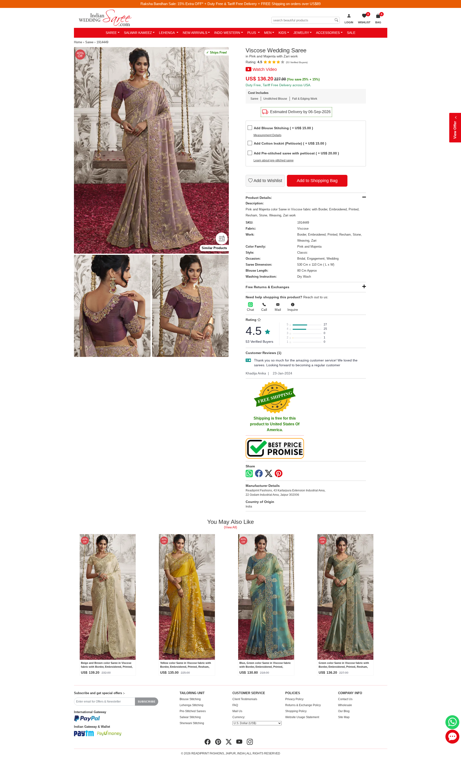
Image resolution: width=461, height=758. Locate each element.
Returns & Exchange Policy (303, 705)
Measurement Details (267, 135)
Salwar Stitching (190, 717)
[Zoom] (151, 150)
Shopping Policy (296, 711)
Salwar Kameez (138, 33)
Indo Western (227, 33)
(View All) (230, 527)
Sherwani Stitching (192, 723)
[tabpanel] (151, 150)
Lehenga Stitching (191, 705)
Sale (351, 33)
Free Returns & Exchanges (267, 287)
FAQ (235, 705)
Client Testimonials (244, 699)
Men (268, 33)
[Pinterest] (278, 473)
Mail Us (237, 711)
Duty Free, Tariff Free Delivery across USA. (278, 85)
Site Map (344, 717)
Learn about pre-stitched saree (274, 160)
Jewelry (301, 33)
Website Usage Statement (302, 717)
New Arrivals (195, 33)
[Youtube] (239, 742)
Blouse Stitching (190, 699)
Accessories (328, 33)
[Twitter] (269, 473)
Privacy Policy (294, 699)
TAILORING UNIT (192, 693)
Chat (250, 310)
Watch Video (265, 69)
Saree (111, 33)
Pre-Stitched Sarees (193, 711)
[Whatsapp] (249, 473)
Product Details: (259, 198)
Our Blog (344, 711)
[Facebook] (259, 473)
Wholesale (345, 705)
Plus (252, 33)
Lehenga (167, 33)
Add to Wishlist (267, 180)
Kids (282, 33)
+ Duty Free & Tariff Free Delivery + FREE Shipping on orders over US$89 (262, 4)
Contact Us (345, 699)
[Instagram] (250, 742)
